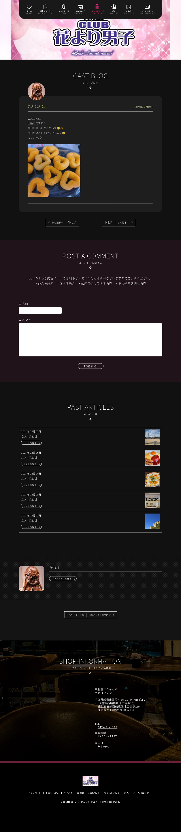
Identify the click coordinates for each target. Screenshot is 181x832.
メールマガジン (141, 793)
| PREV (64, 222)
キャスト (68, 793)
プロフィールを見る (62, 578)
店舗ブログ (94, 793)
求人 (126, 793)
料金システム (52, 793)
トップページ (34, 793)
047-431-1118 (107, 727)
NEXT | (117, 222)
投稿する (90, 366)
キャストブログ (112, 793)
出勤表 (80, 793)
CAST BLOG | (88, 614)
